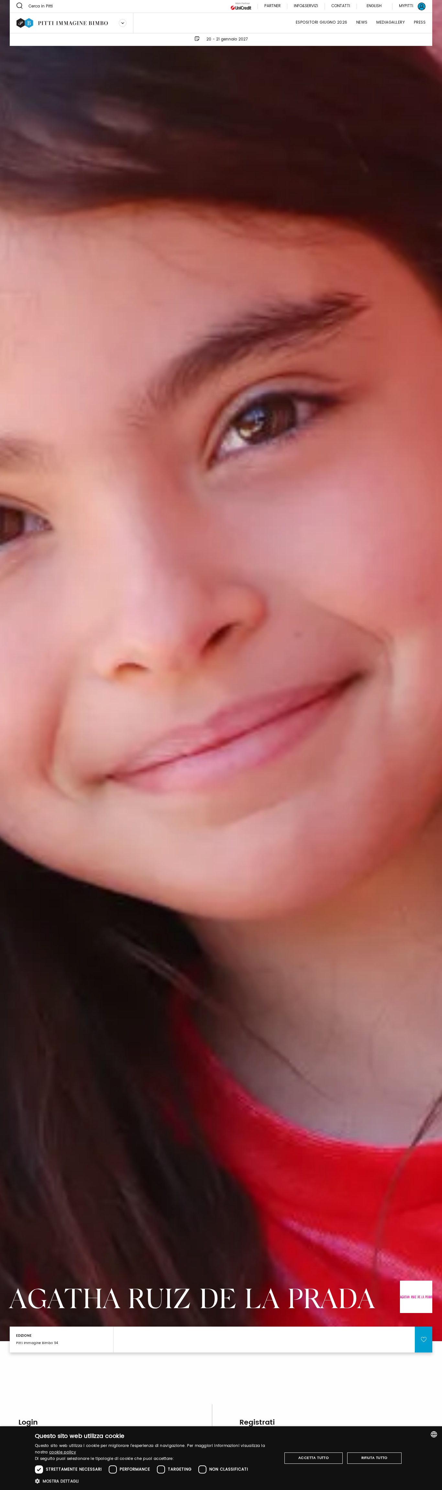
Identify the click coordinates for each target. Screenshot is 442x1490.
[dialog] (221, 1458)
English (374, 6)
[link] (408, 6)
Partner (272, 6)
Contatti (340, 6)
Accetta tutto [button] (313, 1458)
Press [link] (420, 23)
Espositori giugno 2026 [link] (322, 23)
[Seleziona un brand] (123, 23)
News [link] (362, 23)
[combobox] (434, 1434)
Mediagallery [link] (390, 23)
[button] (155, 1481)
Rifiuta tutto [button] (374, 1458)
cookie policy (62, 1452)
